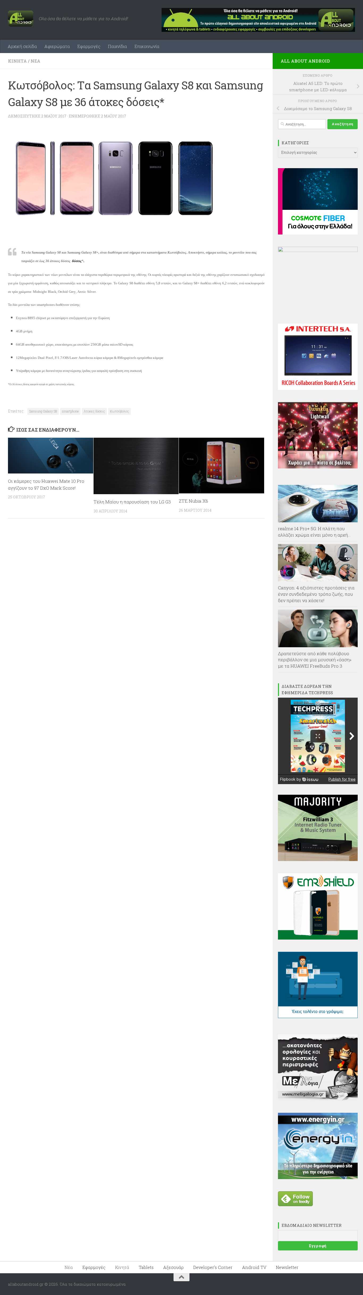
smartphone (70, 411)
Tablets (146, 1267)
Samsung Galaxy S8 (43, 411)
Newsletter (287, 1267)
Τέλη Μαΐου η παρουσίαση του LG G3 (132, 502)
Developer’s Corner (213, 1267)
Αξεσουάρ (173, 1267)
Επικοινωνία (146, 46)
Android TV (254, 1267)
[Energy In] (318, 1177)
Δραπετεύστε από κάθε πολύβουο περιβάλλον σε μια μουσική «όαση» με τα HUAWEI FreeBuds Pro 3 (315, 659)
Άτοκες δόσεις (94, 411)
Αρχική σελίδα (22, 46)
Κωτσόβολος (119, 411)
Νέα (35, 61)
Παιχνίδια (117, 46)
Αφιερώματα (57, 46)
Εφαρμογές (88, 46)
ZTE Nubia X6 (193, 501)
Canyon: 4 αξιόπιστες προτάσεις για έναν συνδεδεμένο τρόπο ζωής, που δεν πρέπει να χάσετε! (316, 594)
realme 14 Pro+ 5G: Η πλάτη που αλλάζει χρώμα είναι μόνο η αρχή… (314, 531)
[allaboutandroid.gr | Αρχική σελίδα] (20, 19)
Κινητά (17, 61)
